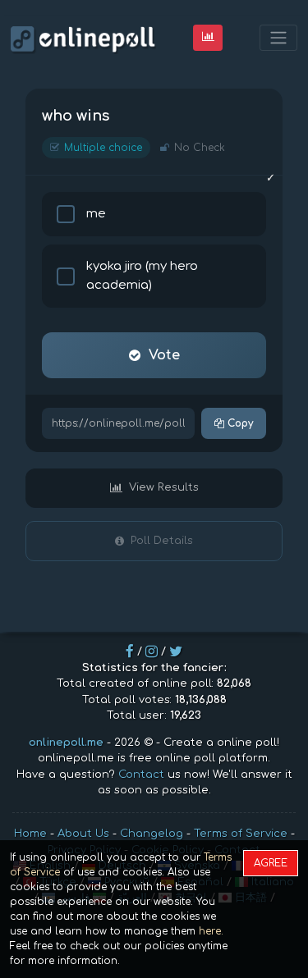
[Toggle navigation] (278, 38)
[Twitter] (175, 651)
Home (30, 833)
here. (211, 931)
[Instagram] (151, 651)
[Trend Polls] (208, 37)
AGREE (270, 863)
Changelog (151, 833)
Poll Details (162, 540)
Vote (164, 355)
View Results (164, 487)
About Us (83, 833)
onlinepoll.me (66, 742)
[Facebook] (130, 651)
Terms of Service (240, 833)
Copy (238, 423)
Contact (141, 774)
